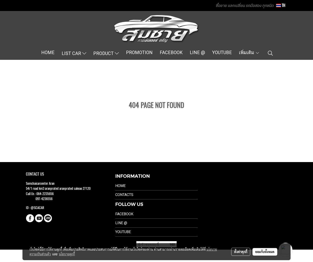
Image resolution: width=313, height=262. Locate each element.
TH (283, 5)
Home (120, 186)
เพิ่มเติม (247, 52)
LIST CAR (72, 53)
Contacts (124, 195)
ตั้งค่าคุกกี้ (240, 252)
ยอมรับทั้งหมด (265, 252)
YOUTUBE (222, 52)
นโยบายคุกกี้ (67, 254)
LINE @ (197, 52)
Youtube (123, 232)
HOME (48, 52)
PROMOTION (139, 52)
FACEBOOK (171, 52)
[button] (270, 53)
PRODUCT (104, 53)
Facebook (124, 214)
